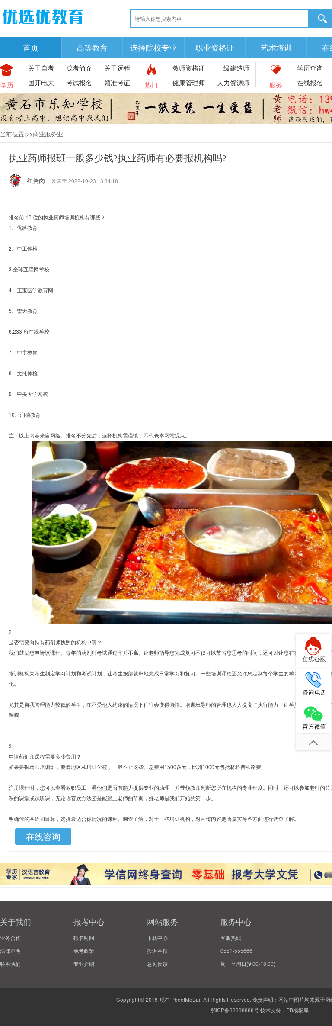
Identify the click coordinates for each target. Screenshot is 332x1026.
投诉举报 (157, 950)
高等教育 (92, 47)
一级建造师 (233, 67)
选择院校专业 (153, 47)
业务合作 (10, 937)
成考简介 (79, 67)
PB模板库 (297, 1009)
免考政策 (83, 950)
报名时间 (83, 937)
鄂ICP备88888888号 (235, 1009)
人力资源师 (233, 82)
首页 (30, 47)
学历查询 (310, 67)
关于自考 (41, 67)
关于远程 (117, 67)
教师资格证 (188, 67)
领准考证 (117, 82)
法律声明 (10, 950)
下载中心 (157, 937)
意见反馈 (157, 963)
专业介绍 (83, 963)
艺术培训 (276, 47)
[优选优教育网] (43, 25)
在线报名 (310, 82)
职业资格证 (214, 47)
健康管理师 (188, 82)
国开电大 (41, 82)
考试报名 (79, 82)
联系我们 (10, 963)
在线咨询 (43, 836)
